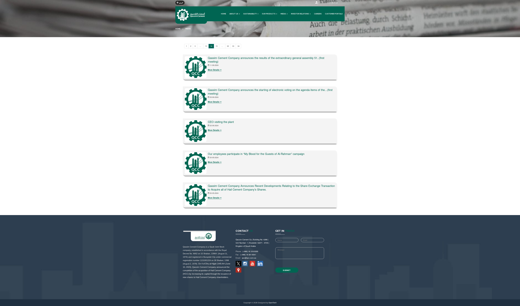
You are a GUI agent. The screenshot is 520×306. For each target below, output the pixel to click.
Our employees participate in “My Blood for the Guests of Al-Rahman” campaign (256, 154)
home (223, 14)
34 (238, 46)
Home (177, 29)
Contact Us (332, 2)
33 (233, 46)
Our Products (269, 14)
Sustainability (250, 14)
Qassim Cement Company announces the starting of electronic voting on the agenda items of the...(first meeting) (270, 91)
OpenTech (273, 302)
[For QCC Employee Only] (314, 3)
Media (283, 14)
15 (216, 46)
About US (234, 14)
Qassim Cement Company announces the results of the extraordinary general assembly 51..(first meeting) (266, 59)
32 (228, 46)
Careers (318, 14)
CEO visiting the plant (221, 122)
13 (206, 46)
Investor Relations (300, 14)
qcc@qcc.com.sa (249, 258)
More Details (214, 69)
